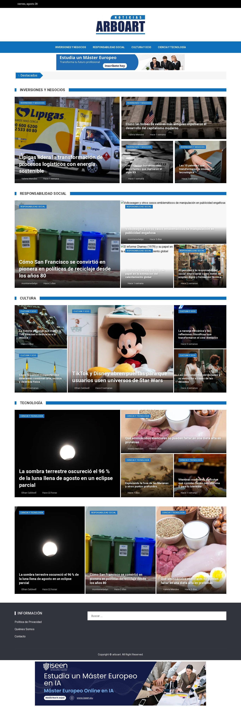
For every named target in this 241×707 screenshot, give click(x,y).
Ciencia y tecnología (31, 416)
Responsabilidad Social (32, 207)
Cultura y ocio (28, 311)
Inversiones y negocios (32, 103)
